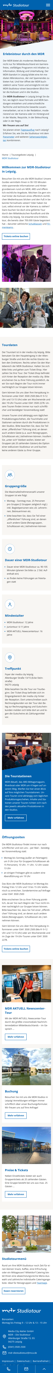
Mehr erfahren (16, 817)
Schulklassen (35, 223)
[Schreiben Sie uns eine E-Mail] (26, 1369)
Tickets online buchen (16, 236)
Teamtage (42, 1282)
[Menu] (48, 5)
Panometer (8, 136)
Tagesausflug (28, 129)
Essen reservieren (14, 1290)
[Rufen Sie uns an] (9, 1369)
